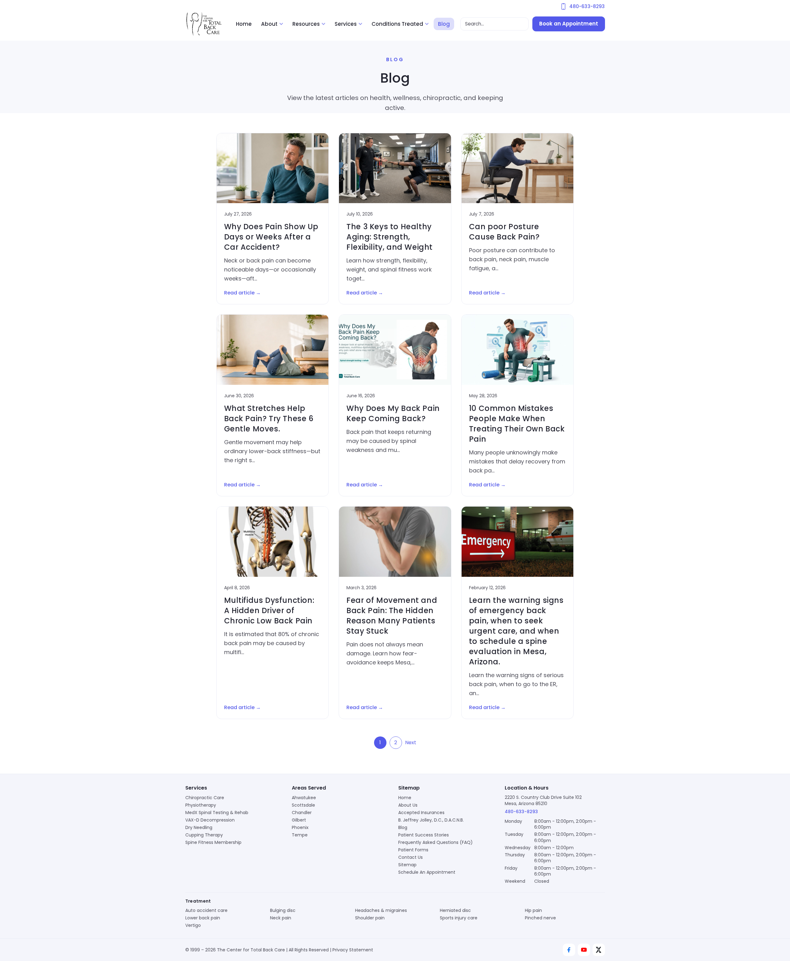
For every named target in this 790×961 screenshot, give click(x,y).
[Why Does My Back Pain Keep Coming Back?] (395, 350)
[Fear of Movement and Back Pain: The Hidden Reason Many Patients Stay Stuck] (395, 541)
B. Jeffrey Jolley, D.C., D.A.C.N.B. (431, 820)
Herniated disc (455, 910)
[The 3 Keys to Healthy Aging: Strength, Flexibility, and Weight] (395, 168)
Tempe (300, 835)
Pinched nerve (540, 918)
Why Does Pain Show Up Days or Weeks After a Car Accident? (271, 236)
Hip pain (533, 910)
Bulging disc (283, 910)
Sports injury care (458, 918)
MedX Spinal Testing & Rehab (216, 812)
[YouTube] (584, 950)
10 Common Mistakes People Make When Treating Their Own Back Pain (517, 423)
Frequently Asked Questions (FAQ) (435, 842)
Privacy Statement (352, 950)
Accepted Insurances (421, 812)
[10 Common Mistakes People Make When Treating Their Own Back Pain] (518, 350)
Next (410, 742)
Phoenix (300, 827)
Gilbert (299, 820)
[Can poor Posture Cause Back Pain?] (518, 168)
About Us (408, 805)
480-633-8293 (521, 811)
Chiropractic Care (204, 798)
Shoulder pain (370, 918)
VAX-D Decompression (210, 820)
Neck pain (280, 918)
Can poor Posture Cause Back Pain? (504, 231)
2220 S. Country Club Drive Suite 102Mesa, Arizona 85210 (543, 800)
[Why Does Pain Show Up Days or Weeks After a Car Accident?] (273, 168)
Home (244, 24)
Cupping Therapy (204, 835)
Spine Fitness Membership (213, 842)
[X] (599, 950)
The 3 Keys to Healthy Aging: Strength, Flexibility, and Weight (389, 236)
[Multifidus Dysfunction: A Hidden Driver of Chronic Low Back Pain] (273, 541)
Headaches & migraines (381, 910)
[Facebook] (569, 950)
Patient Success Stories (423, 835)
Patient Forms (413, 850)
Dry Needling (198, 827)
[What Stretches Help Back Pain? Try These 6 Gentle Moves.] (273, 350)
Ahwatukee (304, 798)
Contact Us (410, 857)
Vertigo (193, 925)
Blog (444, 24)
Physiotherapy (200, 805)
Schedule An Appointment (426, 872)
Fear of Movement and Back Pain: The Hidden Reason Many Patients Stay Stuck (391, 615)
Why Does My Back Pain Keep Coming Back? (393, 413)
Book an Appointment (568, 23)
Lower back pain (202, 918)
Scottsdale (303, 805)
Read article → (242, 292)
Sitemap (407, 865)
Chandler (302, 812)
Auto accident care (206, 910)
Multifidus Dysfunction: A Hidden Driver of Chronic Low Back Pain (269, 610)
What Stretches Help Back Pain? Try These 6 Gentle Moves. (269, 418)
